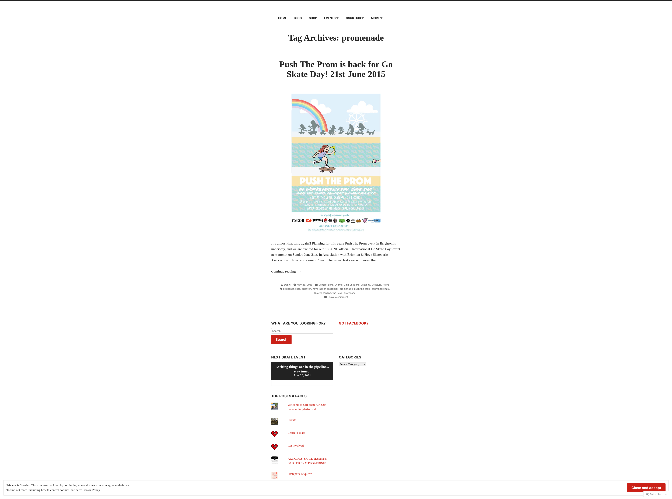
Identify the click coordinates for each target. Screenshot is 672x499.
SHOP (313, 18)
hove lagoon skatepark (325, 288)
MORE (375, 18)
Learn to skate (296, 432)
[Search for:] (302, 331)
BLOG (298, 18)
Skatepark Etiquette (300, 474)
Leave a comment (338, 297)
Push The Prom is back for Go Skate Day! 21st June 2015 (336, 69)
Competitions (325, 284)
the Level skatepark (343, 293)
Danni (287, 284)
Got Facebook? (353, 323)
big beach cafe (291, 288)
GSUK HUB (353, 18)
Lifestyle (376, 284)
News (386, 284)
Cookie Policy (91, 490)
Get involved (296, 445)
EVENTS (330, 18)
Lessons (365, 284)
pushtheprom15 (380, 288)
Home (282, 18)
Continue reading (284, 271)
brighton (306, 288)
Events (338, 284)
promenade (346, 288)
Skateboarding (322, 293)
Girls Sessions (351, 284)
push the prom (362, 288)
